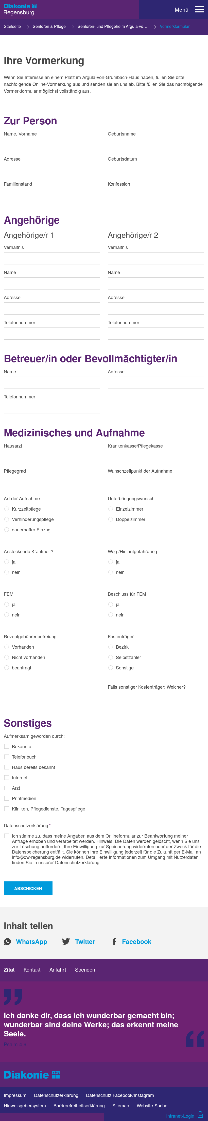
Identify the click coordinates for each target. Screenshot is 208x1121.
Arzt (16, 787)
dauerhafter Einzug (31, 529)
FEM (8, 593)
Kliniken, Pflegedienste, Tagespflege (48, 808)
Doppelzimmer (130, 519)
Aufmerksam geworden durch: (34, 736)
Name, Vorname (20, 133)
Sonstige (125, 667)
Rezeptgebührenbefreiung (30, 636)
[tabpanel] (104, 1021)
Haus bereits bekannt (33, 767)
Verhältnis (14, 247)
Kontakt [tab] (32, 969)
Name (10, 272)
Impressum (15, 1095)
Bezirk (122, 646)
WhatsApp (31, 941)
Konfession (119, 183)
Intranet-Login (180, 1115)
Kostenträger (121, 636)
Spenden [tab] (85, 969)
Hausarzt (13, 445)
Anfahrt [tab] (57, 969)
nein (16, 572)
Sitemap (120, 1105)
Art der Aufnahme (22, 498)
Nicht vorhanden (28, 657)
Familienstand (18, 183)
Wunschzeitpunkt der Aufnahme (140, 470)
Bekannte (21, 746)
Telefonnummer (19, 322)
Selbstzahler (128, 657)
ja (13, 561)
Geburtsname (122, 133)
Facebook (136, 941)
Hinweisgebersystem (25, 1105)
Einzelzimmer (129, 508)
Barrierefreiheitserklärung (79, 1105)
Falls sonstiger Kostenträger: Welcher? (147, 686)
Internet (19, 777)
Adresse (12, 158)
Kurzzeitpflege (26, 508)
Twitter (85, 941)
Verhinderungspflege (33, 519)
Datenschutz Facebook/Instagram (120, 1095)
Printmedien (24, 798)
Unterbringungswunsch (131, 498)
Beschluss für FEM (127, 593)
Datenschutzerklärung (27, 825)
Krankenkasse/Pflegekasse (135, 445)
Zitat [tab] (9, 969)
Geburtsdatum (122, 158)
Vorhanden (23, 646)
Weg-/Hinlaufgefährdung (132, 551)
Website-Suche (152, 1105)
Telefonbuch (24, 756)
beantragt (21, 667)
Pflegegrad (15, 470)
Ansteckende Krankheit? (28, 551)
